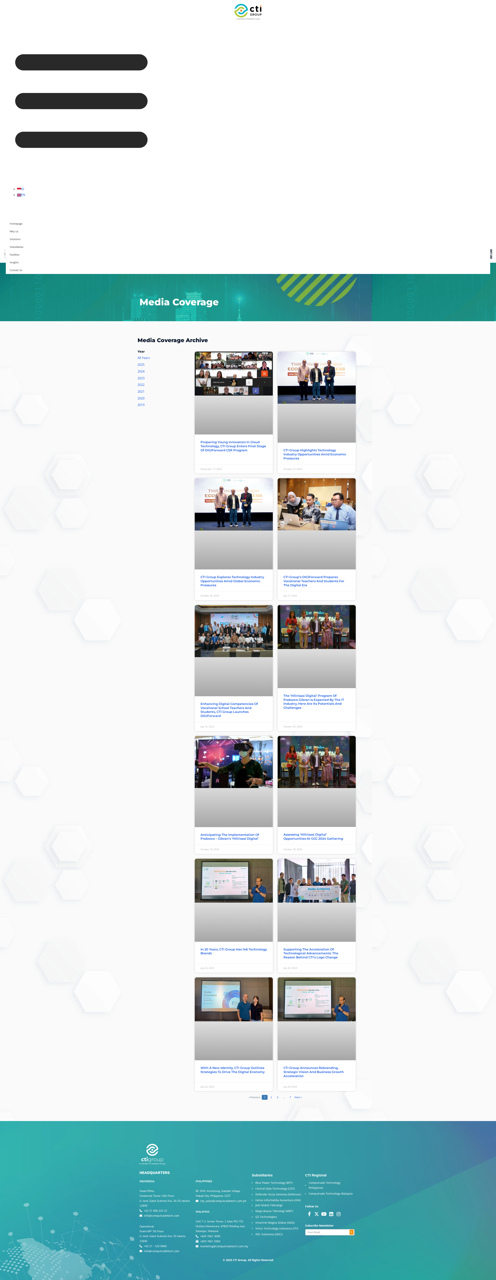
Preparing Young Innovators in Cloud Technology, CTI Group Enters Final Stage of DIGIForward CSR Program (233, 446)
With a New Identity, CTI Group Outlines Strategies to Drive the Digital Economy (233, 1070)
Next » (298, 1097)
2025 (141, 364)
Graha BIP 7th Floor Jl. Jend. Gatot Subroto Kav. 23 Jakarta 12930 (162, 1236)
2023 (141, 378)
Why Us (13, 241)
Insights (99, 241)
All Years (144, 358)
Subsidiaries (57, 241)
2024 (141, 371)
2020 (141, 398)
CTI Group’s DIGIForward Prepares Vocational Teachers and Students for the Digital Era (313, 581)
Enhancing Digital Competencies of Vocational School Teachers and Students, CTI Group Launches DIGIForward (229, 710)
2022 (141, 385)
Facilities (80, 241)
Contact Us (121, 241)
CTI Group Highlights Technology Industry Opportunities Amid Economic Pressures (314, 454)
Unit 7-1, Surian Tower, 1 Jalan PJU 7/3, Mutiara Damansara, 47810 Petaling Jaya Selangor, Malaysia (220, 1226)
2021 (141, 391)
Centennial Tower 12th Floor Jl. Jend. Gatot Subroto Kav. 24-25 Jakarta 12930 (165, 1200)
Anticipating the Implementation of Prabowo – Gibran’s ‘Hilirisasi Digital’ (230, 837)
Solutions (33, 241)
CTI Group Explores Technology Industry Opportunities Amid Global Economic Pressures (232, 581)
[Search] (490, 254)
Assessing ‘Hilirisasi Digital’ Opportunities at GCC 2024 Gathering (313, 836)
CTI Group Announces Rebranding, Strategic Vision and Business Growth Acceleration (313, 1072)
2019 (141, 405)
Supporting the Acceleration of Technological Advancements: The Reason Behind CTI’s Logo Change (310, 953)
